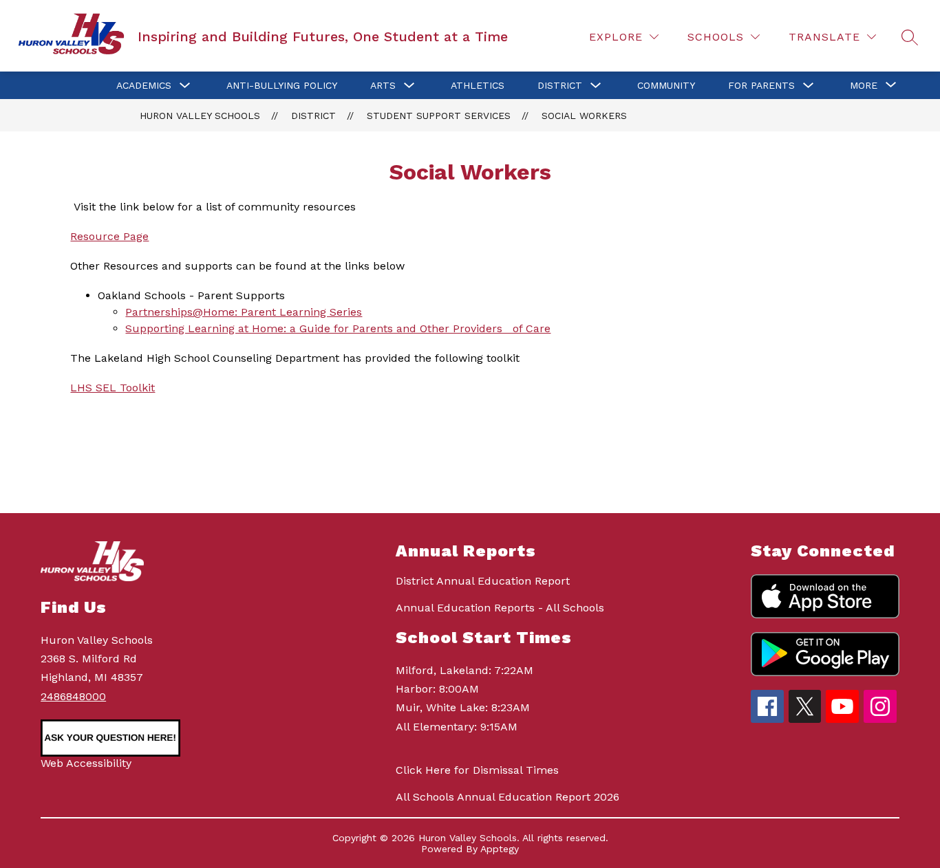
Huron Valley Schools (200, 115)
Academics (143, 85)
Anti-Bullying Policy (281, 85)
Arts (383, 85)
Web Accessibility (86, 763)
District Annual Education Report (483, 580)
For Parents (761, 85)
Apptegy (499, 848)
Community (666, 85)
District (559, 85)
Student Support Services (439, 115)
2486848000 (73, 696)
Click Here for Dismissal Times (477, 770)
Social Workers (584, 115)
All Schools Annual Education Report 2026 (507, 796)
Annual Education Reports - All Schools (500, 607)
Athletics (477, 85)
